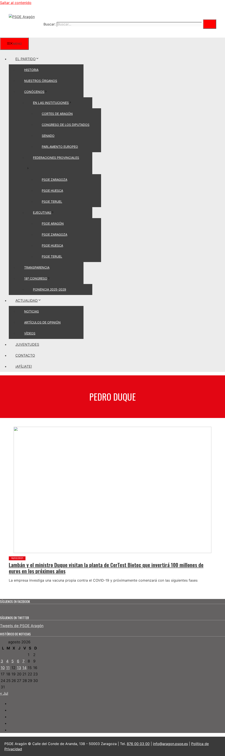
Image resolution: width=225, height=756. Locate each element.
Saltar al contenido (15, 2)
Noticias (31, 311)
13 (19, 668)
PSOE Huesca (52, 190)
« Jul (4, 693)
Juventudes (27, 344)
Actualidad (26, 300)
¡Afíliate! (23, 366)
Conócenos (34, 92)
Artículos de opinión (42, 322)
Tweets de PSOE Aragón (22, 626)
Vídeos (29, 333)
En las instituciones (51, 103)
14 (24, 668)
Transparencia (36, 267)
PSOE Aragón (53, 223)
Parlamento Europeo (60, 146)
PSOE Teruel (52, 201)
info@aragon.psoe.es (170, 744)
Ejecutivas (42, 212)
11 (8, 668)
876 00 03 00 (138, 744)
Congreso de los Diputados (65, 125)
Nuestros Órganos (40, 81)
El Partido (25, 59)
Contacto (25, 355)
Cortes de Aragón (57, 114)
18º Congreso (35, 278)
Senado (48, 135)
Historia (31, 70)
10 (3, 668)
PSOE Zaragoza (54, 179)
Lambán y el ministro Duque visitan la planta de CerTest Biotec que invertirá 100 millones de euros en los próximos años (106, 568)
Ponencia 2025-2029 (49, 289)
